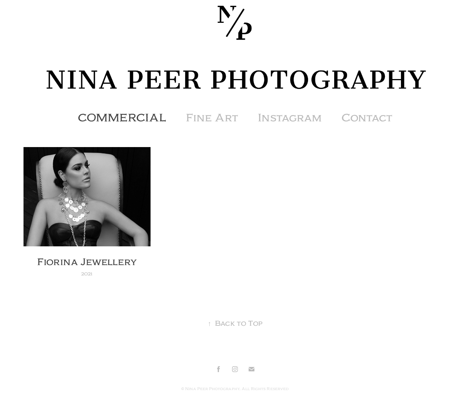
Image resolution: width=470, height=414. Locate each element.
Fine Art (212, 117)
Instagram (290, 117)
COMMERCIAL (122, 117)
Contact (366, 117)
